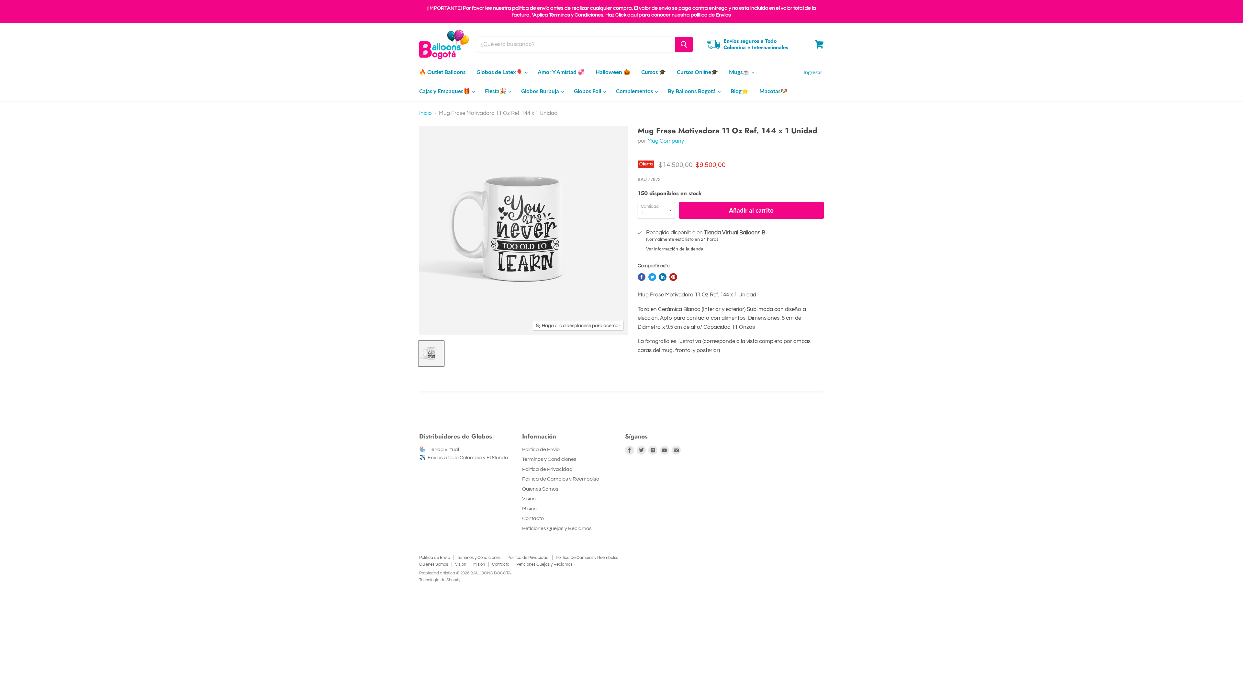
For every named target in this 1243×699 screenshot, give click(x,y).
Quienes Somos (540, 489)
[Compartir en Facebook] (641, 277)
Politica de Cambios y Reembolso (560, 479)
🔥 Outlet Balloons (442, 72)
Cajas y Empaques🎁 (445, 91)
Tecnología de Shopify (439, 580)
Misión (529, 508)
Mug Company (665, 141)
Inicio (425, 113)
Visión (529, 498)
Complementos (635, 91)
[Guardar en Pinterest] (673, 277)
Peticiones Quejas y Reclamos (557, 528)
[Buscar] (684, 44)
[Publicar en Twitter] (652, 277)
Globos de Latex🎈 (500, 72)
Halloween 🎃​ (613, 72)
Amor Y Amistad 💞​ (561, 72)
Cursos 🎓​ (653, 72)
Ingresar (812, 72)
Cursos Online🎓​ (697, 72)
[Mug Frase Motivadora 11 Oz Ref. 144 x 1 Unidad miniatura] (431, 353)
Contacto (533, 518)
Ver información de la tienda (674, 249)
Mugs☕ (740, 72)
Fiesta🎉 (496, 91)
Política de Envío (541, 449)
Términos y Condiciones (549, 459)
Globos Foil (588, 91)
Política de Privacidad (547, 469)
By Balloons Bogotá (692, 91)
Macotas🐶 (773, 91)
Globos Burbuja (540, 91)
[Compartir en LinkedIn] (662, 277)
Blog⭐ (739, 91)
